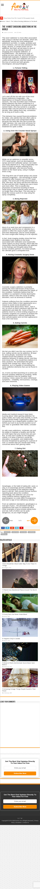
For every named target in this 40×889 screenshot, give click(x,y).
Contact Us (26, 822)
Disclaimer (19, 822)
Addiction (15, 532)
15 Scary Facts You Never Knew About (14, 614)
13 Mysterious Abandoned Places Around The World (19, 590)
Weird (8, 21)
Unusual (4, 534)
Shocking (23, 532)
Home (3, 21)
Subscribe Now (20, 773)
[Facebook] (19, 818)
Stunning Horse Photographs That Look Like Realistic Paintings (21, 18)
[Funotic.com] (20, 6)
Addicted (7, 532)
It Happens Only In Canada (11, 638)
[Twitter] (22, 818)
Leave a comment (8, 32)
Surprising (32, 532)
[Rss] (18, 818)
